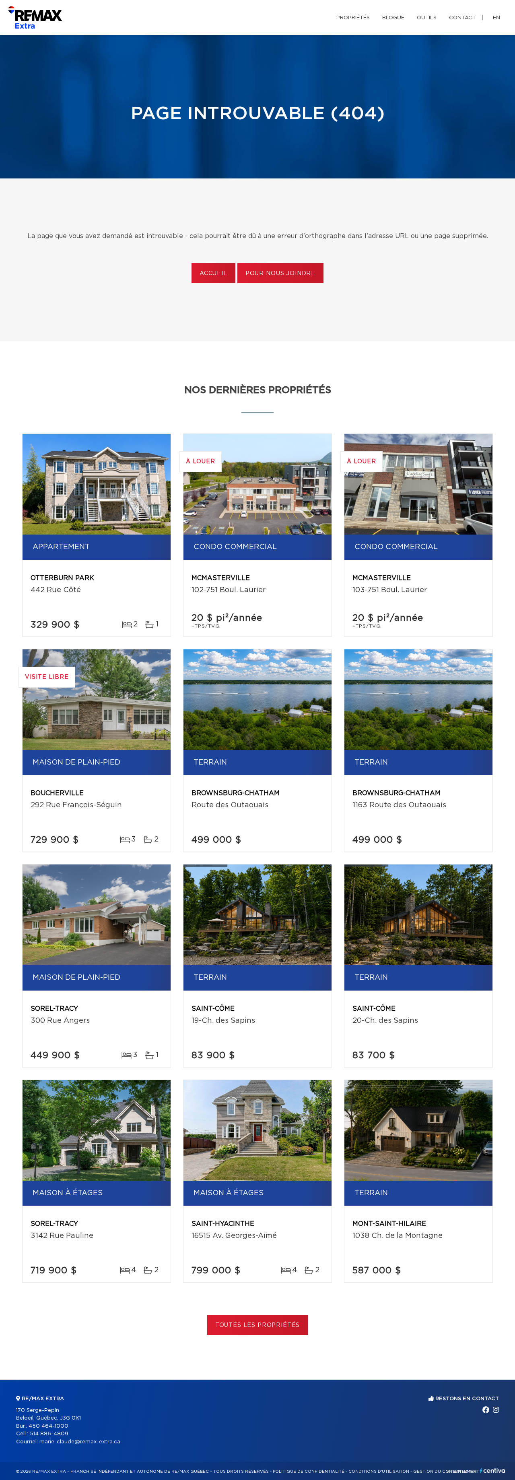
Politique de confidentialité (308, 1472)
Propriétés (353, 18)
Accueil (213, 273)
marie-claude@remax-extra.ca (79, 1442)
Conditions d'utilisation (378, 1472)
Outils (427, 18)
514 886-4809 (49, 1433)
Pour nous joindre (280, 273)
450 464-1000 (48, 1426)
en (496, 18)
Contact (462, 18)
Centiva (492, 1470)
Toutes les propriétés (257, 1325)
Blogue (393, 18)
